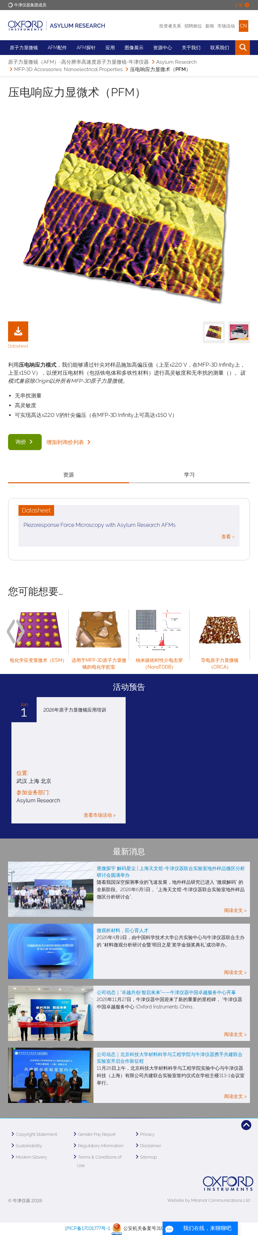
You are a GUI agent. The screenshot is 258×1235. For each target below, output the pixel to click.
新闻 (209, 25)
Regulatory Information (100, 1145)
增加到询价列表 (65, 442)
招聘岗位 (193, 25)
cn (243, 25)
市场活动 (226, 25)
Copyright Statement (36, 1134)
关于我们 (191, 47)
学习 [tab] (189, 475)
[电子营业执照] (117, 1228)
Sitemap (148, 1157)
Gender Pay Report (97, 1134)
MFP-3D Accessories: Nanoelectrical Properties (68, 69)
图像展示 (134, 47)
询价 (21, 442)
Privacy (147, 1134)
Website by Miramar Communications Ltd (208, 1200)
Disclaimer (150, 1145)
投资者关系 (170, 25)
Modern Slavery (31, 1157)
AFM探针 (86, 47)
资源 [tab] (68, 475)
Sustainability (29, 1145)
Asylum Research (176, 62)
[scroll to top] (246, 1125)
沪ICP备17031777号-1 (87, 1228)
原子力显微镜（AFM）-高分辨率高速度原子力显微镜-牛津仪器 (78, 62)
